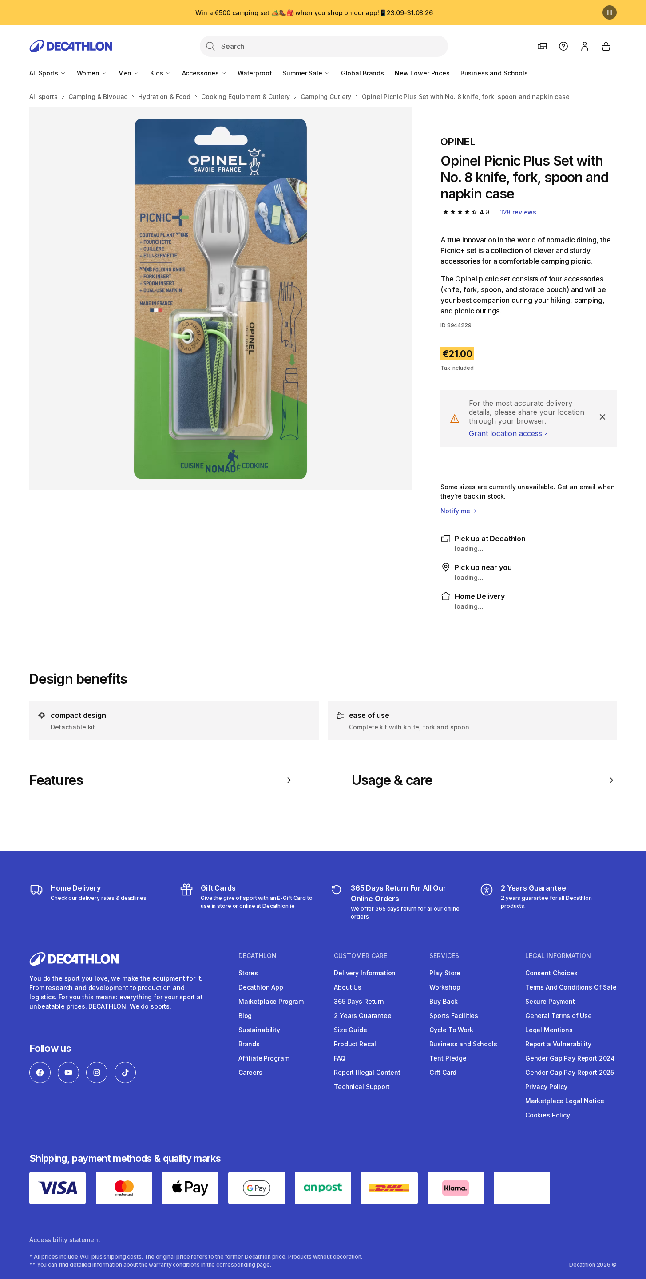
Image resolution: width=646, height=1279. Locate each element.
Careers (250, 1072)
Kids (157, 73)
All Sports (44, 73)
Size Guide (350, 1029)
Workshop (444, 987)
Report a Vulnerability (558, 1044)
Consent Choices (551, 973)
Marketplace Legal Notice (564, 1101)
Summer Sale (303, 73)
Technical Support (362, 1086)
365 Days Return (359, 1001)
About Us (347, 987)
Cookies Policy (547, 1115)
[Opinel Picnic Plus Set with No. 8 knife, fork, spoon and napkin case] (220, 298)
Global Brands (362, 73)
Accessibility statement (64, 1239)
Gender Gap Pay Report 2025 (569, 1072)
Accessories (201, 73)
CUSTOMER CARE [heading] (360, 955)
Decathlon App (260, 987)
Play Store (444, 973)
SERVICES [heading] (444, 955)
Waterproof (255, 73)
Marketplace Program (271, 1001)
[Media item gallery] (220, 298)
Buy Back (443, 1001)
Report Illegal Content (367, 1072)
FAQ (339, 1058)
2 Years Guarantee (363, 1015)
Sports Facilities (453, 1015)
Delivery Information (365, 973)
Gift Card (442, 1072)
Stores (248, 973)
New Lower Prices (422, 73)
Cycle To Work (451, 1029)
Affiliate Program (263, 1058)
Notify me (456, 511)
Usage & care (392, 780)
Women (89, 73)
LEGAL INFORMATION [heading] (558, 955)
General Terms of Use (558, 1015)
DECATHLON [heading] (257, 955)
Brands (249, 1044)
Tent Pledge (447, 1058)
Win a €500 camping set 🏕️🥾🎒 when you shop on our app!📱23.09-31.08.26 (314, 12)
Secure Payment (550, 1001)
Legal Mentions (549, 1029)
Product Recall (356, 1044)
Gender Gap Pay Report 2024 (570, 1058)
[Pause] (609, 12)
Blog (245, 1015)
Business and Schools (494, 73)
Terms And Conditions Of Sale (571, 987)
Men (125, 73)
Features (56, 780)
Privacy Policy (546, 1086)
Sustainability (259, 1029)
